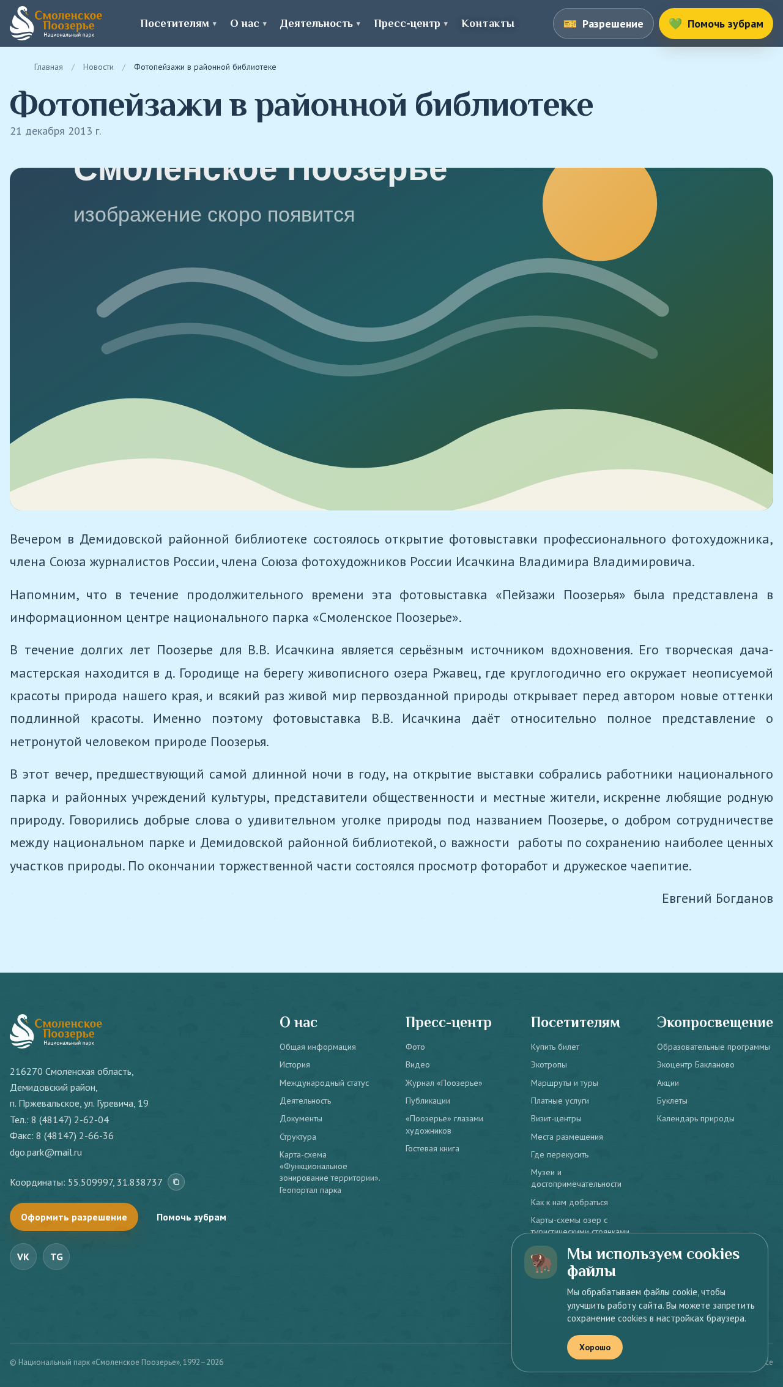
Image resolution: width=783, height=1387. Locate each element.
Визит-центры (556, 1118)
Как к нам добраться (569, 1202)
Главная (48, 66)
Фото (415, 1046)
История (295, 1064)
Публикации (428, 1100)
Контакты (487, 23)
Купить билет (555, 1046)
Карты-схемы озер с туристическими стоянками (580, 1225)
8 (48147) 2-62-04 (70, 1119)
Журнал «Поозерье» (444, 1082)
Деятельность (305, 1100)
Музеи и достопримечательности (576, 1178)
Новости (98, 66)
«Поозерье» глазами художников (444, 1124)
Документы (301, 1118)
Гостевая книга (432, 1148)
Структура (298, 1136)
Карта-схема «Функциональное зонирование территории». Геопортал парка (330, 1172)
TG (56, 1257)
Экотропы (549, 1064)
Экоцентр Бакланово (696, 1064)
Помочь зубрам (191, 1217)
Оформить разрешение (74, 1217)
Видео (418, 1064)
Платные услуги (560, 1100)
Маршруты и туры (564, 1082)
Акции (668, 1082)
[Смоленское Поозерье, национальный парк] (56, 23)
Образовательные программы (713, 1046)
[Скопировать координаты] (176, 1182)
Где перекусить (559, 1154)
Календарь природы (696, 1118)
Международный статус (324, 1082)
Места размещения (567, 1136)
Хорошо (594, 1347)
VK (23, 1257)
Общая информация (318, 1046)
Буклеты (672, 1100)
